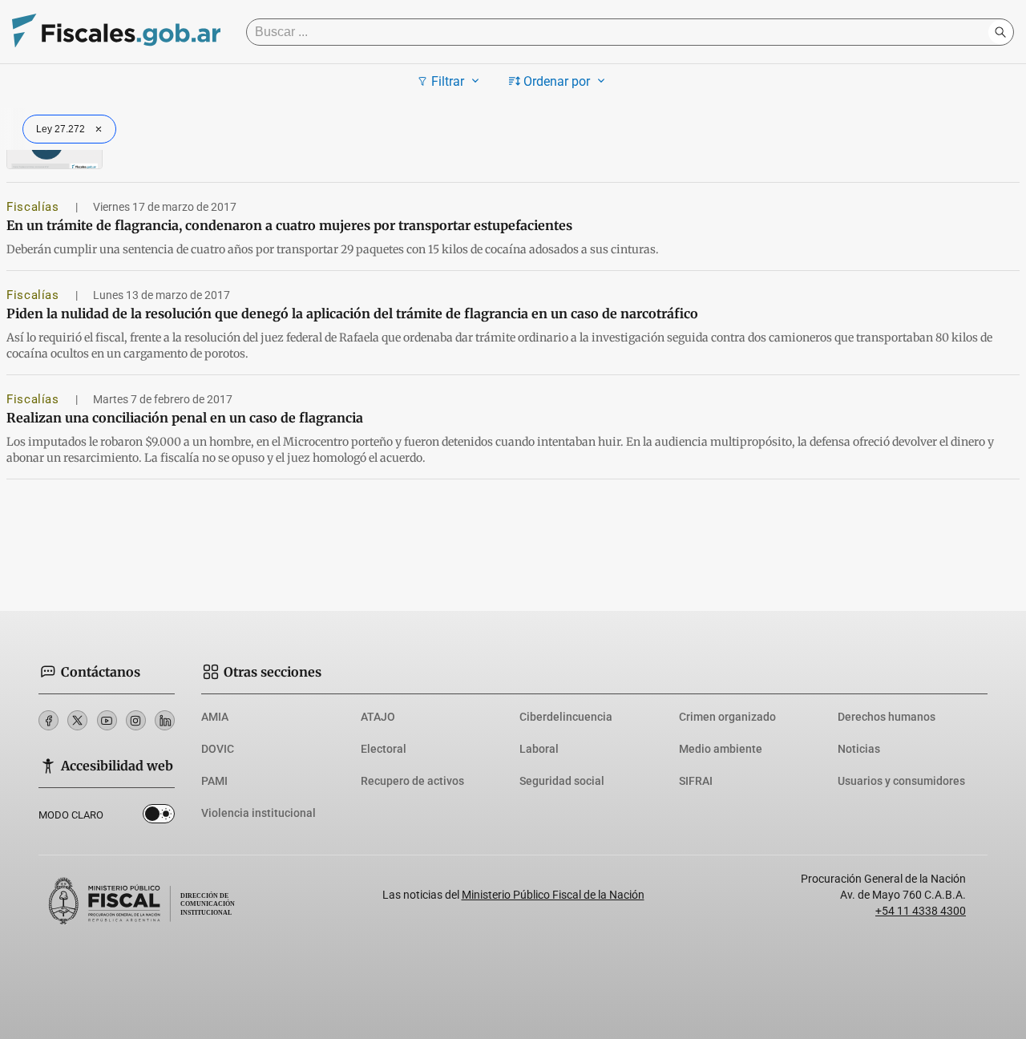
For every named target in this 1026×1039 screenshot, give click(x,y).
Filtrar (447, 81)
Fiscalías (34, 207)
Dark (158, 817)
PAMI (214, 780)
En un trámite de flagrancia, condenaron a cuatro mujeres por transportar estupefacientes (289, 225)
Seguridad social (561, 780)
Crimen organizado (727, 716)
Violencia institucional (258, 813)
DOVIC (217, 748)
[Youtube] (107, 720)
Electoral (383, 748)
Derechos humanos (886, 716)
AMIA (214, 716)
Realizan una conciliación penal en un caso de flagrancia (184, 418)
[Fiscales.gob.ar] (116, 32)
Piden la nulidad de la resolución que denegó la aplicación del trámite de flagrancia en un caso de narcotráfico (352, 313)
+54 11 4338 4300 (920, 910)
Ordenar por (556, 81)
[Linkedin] (165, 720)
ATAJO (378, 716)
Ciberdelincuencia (565, 716)
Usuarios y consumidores (901, 780)
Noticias (859, 748)
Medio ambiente (720, 748)
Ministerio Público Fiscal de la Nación (553, 894)
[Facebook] (48, 720)
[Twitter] (77, 720)
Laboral (539, 748)
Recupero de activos (412, 780)
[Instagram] (136, 720)
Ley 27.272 (60, 129)
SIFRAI (696, 780)
